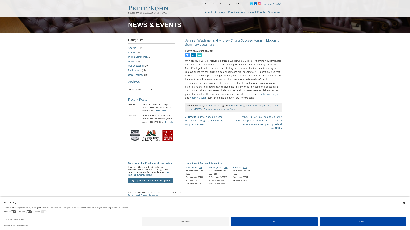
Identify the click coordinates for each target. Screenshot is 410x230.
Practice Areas (236, 12)
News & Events (256, 12)
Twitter (251, 3)
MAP (200, 168)
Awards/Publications (240, 4)
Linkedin (255, 3)
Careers (216, 4)
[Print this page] (199, 56)
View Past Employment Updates (148, 173)
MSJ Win (198, 109)
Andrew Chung (198, 97)
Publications (134, 70)
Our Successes (212, 105)
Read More (161, 110)
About (208, 12)
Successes (274, 12)
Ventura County (229, 109)
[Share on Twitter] (187, 56)
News (200, 105)
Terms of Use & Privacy (137, 195)
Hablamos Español (271, 4)
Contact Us (206, 4)
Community (225, 4)
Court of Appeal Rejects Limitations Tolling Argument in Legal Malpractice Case (205, 120)
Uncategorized (136, 74)
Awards (132, 47)
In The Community (138, 56)
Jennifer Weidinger (268, 94)
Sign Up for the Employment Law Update (150, 180)
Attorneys (220, 12)
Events (131, 52)
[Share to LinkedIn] (193, 56)
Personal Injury (212, 109)
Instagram (259, 3)
